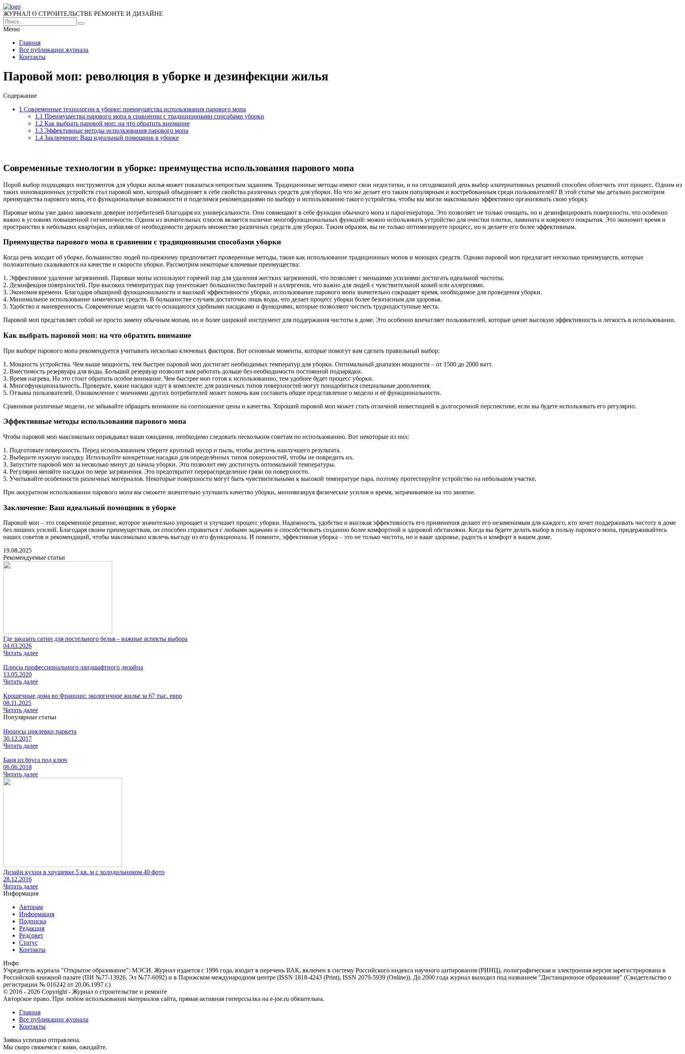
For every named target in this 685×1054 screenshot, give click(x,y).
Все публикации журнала (53, 49)
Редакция (31, 928)
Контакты (32, 56)
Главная (29, 42)
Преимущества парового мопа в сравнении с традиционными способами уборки (149, 116)
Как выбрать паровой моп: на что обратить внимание (112, 123)
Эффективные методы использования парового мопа (111, 130)
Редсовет (31, 935)
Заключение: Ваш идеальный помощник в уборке (107, 137)
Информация (36, 914)
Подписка (32, 921)
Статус (28, 942)
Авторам (31, 906)
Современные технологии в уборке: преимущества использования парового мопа (132, 109)
